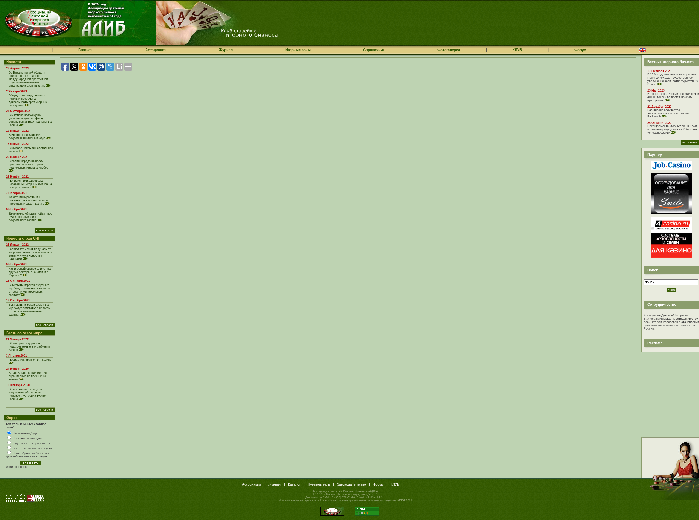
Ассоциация (156, 50)
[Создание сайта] (25, 498)
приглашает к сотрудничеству (677, 318)
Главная (85, 50)
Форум (580, 50)
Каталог (294, 484)
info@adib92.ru (375, 497)
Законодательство (351, 484)
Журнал (226, 50)
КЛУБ (517, 50)
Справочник (374, 50)
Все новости (44, 230)
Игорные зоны (298, 50)
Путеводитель (319, 484)
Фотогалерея (448, 50)
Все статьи (689, 142)
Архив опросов (16, 466)
